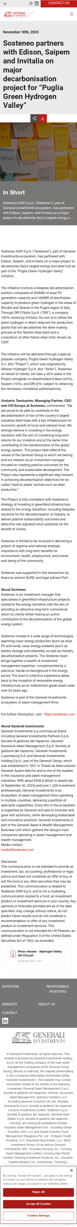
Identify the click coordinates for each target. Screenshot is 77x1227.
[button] (30, 3)
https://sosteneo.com (59, 714)
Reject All (38, 1192)
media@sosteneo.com (17, 850)
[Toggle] (71, 14)
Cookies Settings (38, 1216)
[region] (38, 1195)
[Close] (71, 1170)
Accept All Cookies (38, 1204)
